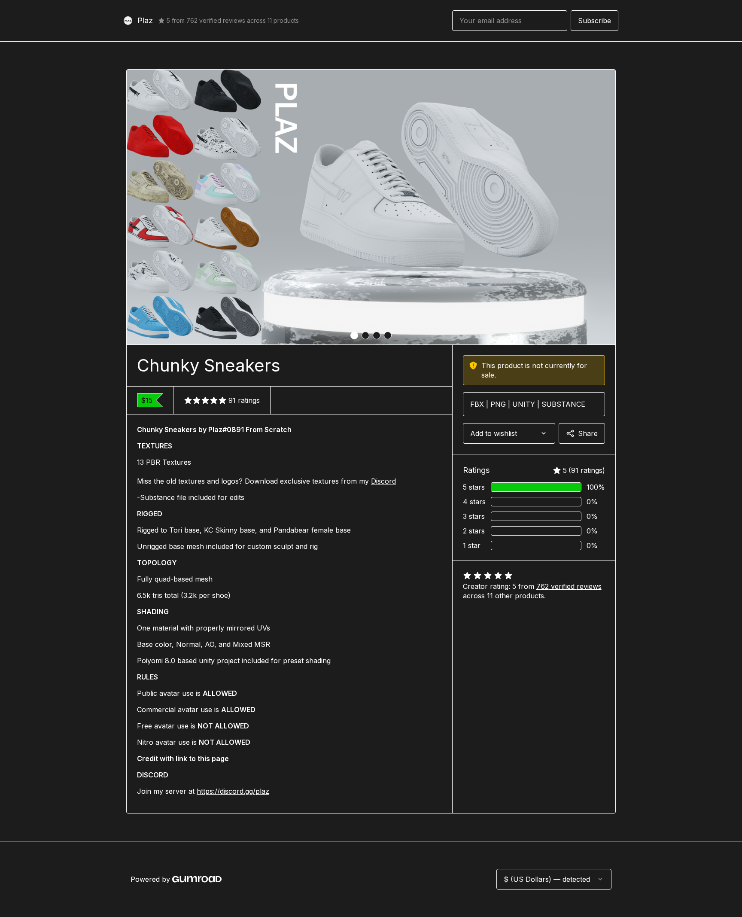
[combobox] (509, 433)
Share (588, 433)
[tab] (354, 335)
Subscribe (594, 20)
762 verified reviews (569, 586)
